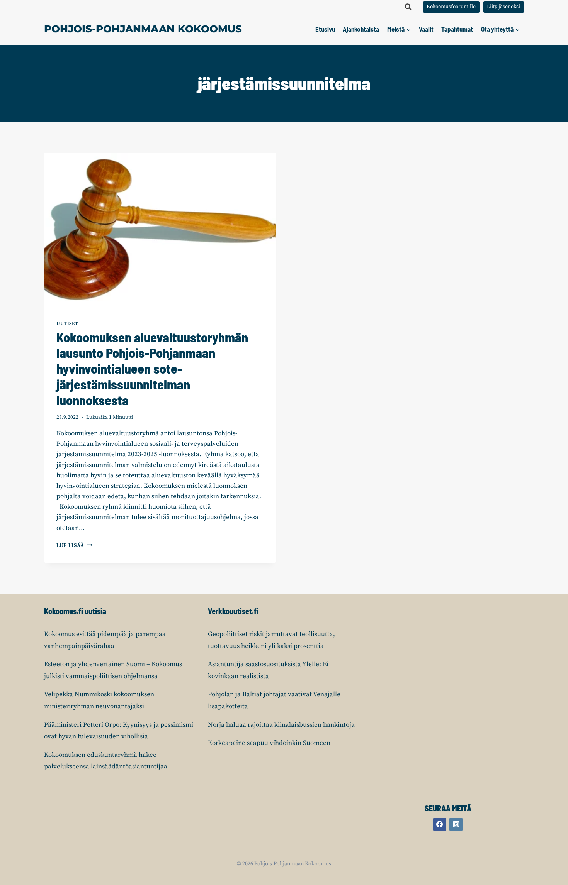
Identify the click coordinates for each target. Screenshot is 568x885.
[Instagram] (456, 824)
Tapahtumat (457, 29)
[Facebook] (439, 824)
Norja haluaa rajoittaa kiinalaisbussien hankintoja (281, 725)
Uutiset (67, 324)
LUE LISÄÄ (74, 545)
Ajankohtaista (361, 29)
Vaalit (426, 29)
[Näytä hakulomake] (408, 7)
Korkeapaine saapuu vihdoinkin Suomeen (269, 743)
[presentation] (160, 230)
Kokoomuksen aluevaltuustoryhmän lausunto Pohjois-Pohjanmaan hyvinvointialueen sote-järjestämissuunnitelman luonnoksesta (152, 368)
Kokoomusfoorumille (451, 6)
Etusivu (325, 29)
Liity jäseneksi (503, 6)
